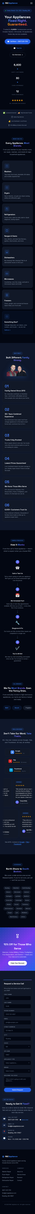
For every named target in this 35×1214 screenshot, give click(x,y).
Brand (6, 1067)
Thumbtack (17, 844)
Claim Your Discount (17, 963)
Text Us (17, 48)
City (5, 1035)
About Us (20, 1171)
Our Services (17, 55)
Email (6, 1018)
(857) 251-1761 (13, 1120)
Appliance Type (9, 1059)
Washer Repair (6, 1171)
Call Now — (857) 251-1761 (17, 41)
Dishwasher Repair (7, 1180)
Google (21, 842)
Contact (19, 1180)
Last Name (7, 1002)
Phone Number (9, 1010)
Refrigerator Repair (8, 1177)
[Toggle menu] (31, 3)
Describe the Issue (11, 1075)
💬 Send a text (24, 1119)
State (6, 1043)
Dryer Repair (6, 1174)
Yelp (27, 842)
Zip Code (7, 1051)
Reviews (19, 1177)
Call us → (7, 330)
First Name (8, 994)
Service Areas (21, 1174)
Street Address (9, 1027)
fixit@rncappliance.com (16, 1126)
